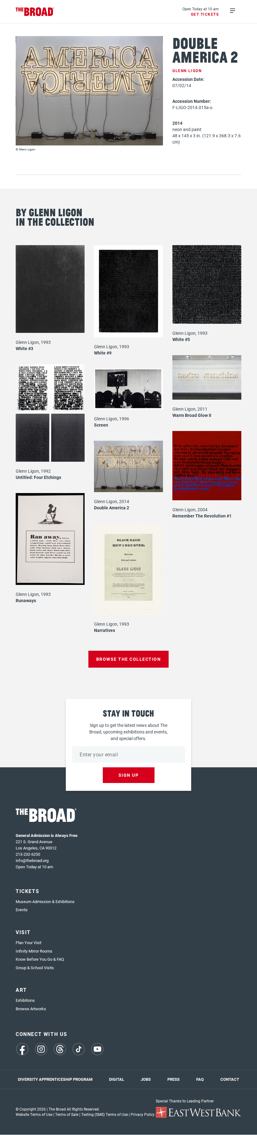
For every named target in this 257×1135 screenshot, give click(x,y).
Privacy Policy (143, 1114)
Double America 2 (111, 508)
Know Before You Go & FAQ (40, 959)
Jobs (146, 1079)
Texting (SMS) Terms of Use (104, 1114)
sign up (128, 775)
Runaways (26, 600)
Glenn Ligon (187, 70)
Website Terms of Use (34, 1114)
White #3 (24, 348)
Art (21, 989)
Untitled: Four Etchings (38, 477)
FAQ (200, 1079)
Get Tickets (205, 14)
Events (22, 909)
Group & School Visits (35, 967)
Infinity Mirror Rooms (34, 951)
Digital (116, 1079)
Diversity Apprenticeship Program (55, 1079)
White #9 (103, 353)
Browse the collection (128, 659)
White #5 (181, 339)
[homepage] (35, 11)
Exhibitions (25, 1000)
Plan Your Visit (28, 942)
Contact (229, 1079)
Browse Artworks (31, 1009)
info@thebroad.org (32, 860)
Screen (101, 425)
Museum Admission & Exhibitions (45, 901)
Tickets (27, 891)
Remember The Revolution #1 (202, 516)
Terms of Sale (66, 1114)
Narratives (104, 630)
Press (173, 1079)
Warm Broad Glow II (191, 415)
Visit (23, 932)
